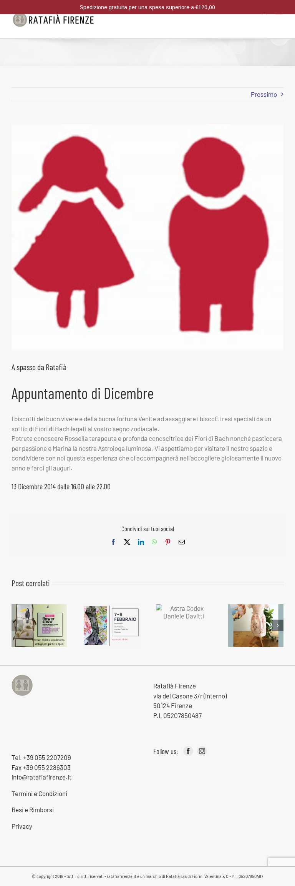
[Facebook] (188, 751)
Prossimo (264, 94)
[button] (17, 625)
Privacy (22, 826)
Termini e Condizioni (39, 793)
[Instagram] (202, 751)
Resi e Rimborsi (33, 809)
